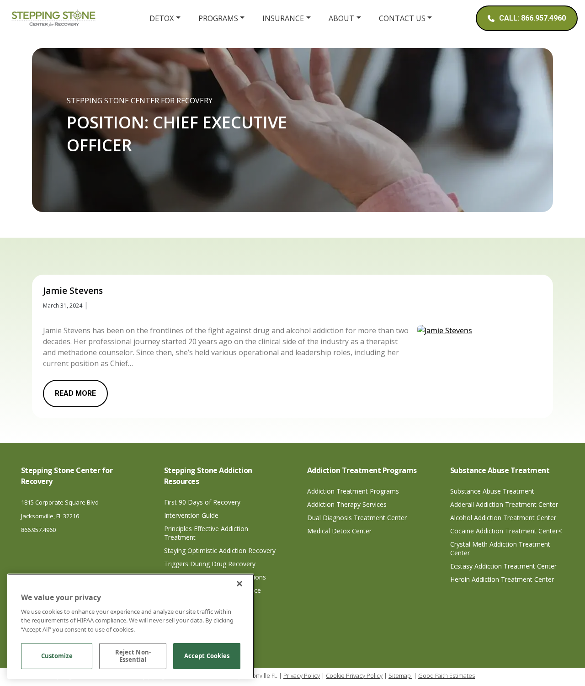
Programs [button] (218, 18)
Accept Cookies (207, 656)
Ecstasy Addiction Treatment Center (503, 566)
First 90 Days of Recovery (202, 502)
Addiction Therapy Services (347, 504)
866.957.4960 (38, 530)
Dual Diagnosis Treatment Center (357, 517)
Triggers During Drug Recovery (209, 563)
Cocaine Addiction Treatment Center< (506, 530)
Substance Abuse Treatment (492, 491)
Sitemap (400, 675)
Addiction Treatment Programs (353, 491)
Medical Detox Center (339, 530)
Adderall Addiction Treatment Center (504, 504)
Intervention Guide (191, 515)
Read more (75, 393)
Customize (57, 656)
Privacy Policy (301, 675)
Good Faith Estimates (446, 675)
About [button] (341, 18)
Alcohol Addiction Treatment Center (503, 517)
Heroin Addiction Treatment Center (502, 579)
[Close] (239, 584)
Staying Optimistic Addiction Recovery (220, 550)
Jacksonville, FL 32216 (50, 516)
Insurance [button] (283, 18)
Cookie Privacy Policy (354, 675)
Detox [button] (161, 18)
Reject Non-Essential (133, 656)
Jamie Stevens (73, 291)
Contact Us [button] (402, 18)
